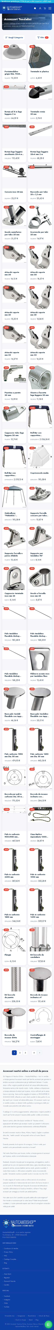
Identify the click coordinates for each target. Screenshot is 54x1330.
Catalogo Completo (10, 1259)
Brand (31, 1320)
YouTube (6, 1307)
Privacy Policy (8, 1252)
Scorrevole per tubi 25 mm (39, 233)
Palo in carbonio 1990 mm (37, 875)
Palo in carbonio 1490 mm (37, 916)
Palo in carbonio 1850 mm (12, 916)
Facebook (7, 1296)
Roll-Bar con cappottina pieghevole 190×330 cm (10, 477)
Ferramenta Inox (9, 1316)
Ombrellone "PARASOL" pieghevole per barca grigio (12, 517)
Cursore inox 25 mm (14, 192)
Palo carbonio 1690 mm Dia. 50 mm (39, 755)
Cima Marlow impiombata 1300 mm (38, 837)
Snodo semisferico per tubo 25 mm (13, 233)
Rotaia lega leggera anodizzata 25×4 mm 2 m (14, 154)
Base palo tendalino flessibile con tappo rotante (39, 716)
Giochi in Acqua (21, 1320)
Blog (5, 1263)
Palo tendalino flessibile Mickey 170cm (37, 636)
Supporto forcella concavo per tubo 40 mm (38, 515)
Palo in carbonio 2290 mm (12, 875)
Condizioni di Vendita (11, 1248)
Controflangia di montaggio (37, 1036)
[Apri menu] (50, 8)
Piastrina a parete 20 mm (12, 394)
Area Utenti (7, 1274)
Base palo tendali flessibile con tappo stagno (14, 716)
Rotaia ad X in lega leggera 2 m (13, 113)
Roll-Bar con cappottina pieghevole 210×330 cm (36, 436)
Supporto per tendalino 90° (36, 554)
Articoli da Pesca (44, 1316)
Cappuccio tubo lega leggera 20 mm (14, 434)
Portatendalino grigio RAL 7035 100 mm (12, 74)
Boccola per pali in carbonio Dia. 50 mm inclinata (14, 796)
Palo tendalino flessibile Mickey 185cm (12, 636)
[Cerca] (35, 8)
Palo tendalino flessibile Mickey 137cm (12, 676)
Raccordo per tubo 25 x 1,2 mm (39, 193)
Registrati (7, 1277)
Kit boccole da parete (10, 996)
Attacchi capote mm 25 (12, 313)
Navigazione (21, 1316)
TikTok (6, 1303)
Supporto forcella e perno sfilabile (13, 554)
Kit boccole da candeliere (37, 956)
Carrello (6, 1285)
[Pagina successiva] (39, 1052)
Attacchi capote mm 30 (12, 273)
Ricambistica (32, 1316)
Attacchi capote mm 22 (12, 353)
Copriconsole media (39, 473)
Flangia (8, 954)
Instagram (7, 1299)
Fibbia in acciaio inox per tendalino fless (39, 675)
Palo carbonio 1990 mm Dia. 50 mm (14, 755)
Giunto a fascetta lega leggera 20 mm (39, 394)
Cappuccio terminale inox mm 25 (14, 594)
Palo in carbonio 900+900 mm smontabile (12, 837)
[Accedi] (40, 8)
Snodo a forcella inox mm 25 (37, 594)
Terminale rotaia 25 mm (37, 113)
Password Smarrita (9, 1281)
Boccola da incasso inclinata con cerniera (39, 796)
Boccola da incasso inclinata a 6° (39, 996)
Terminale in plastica (39, 71)
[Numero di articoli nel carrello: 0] (45, 8)
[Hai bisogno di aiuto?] (48, 1324)
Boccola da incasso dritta (11, 1036)
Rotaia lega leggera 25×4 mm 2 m (39, 153)
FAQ (5, 1255)
